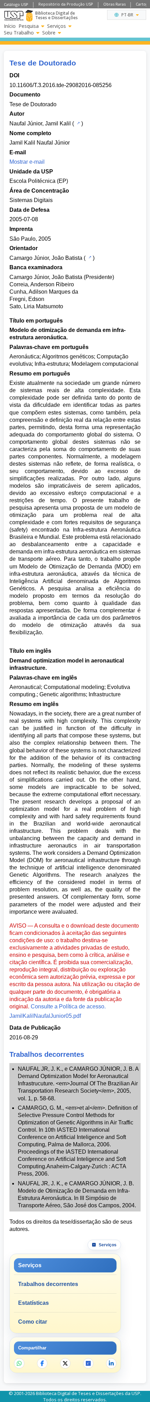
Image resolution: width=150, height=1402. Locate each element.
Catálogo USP (16, 4)
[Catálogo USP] (77, 123)
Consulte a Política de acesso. (68, 1006)
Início (10, 26)
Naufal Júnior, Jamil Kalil (40, 123)
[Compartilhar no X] (65, 1363)
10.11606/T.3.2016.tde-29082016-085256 (60, 85)
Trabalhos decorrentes (48, 1284)
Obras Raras (114, 4)
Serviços (56, 26)
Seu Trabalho (19, 33)
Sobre (48, 33)
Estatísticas (33, 1303)
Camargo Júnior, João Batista (45, 258)
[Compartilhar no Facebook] (42, 1363)
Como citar (32, 1322)
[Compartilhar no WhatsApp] (19, 1363)
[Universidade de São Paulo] (14, 16)
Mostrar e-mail (27, 162)
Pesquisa (28, 26)
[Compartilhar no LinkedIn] (111, 1363)
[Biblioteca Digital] (29, 16)
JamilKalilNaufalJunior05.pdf (45, 1016)
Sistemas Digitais (31, 200)
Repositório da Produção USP (65, 4)
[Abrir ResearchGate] (88, 1363)
